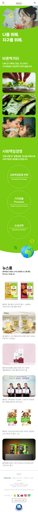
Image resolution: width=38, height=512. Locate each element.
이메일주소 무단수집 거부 (17, 478)
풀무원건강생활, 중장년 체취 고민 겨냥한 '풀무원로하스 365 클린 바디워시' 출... (15, 369)
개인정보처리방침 (7, 478)
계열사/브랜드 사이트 (19, 500)
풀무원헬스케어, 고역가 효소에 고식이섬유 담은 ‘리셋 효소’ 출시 (18, 464)
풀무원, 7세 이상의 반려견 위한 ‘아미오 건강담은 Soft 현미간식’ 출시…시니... (18, 433)
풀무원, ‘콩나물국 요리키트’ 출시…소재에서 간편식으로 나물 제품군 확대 (16, 306)
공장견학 (32, 478)
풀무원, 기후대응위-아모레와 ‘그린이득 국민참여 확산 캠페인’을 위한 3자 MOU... (18, 401)
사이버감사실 (26, 478)
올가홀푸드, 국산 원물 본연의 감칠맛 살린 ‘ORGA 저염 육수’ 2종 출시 (18, 337)
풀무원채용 (19, 480)
